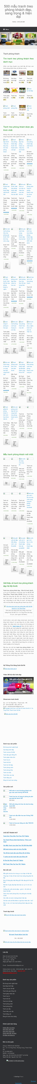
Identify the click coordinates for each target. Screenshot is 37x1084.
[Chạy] (6, 692)
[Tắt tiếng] (28, 692)
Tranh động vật (7, 777)
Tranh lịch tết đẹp (8, 765)
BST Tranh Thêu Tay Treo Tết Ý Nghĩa (14, 864)
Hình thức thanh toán (8, 1031)
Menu (7, 29)
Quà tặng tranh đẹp (8, 750)
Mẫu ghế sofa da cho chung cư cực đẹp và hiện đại (17, 873)
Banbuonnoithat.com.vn (10, 973)
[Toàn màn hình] (31, 692)
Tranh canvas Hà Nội (9, 752)
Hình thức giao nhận (8, 1029)
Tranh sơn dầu (7, 772)
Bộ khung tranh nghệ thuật (10, 747)
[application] (18, 685)
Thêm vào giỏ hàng (6, 176)
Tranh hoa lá (6, 760)
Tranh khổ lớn (7, 762)
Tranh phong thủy (8, 770)
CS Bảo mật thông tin (9, 1035)
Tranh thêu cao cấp (8, 775)
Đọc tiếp (6, 483)
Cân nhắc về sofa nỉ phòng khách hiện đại (14, 898)
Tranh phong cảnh (8, 767)
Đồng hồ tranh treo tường (10, 780)
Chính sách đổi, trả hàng (9, 1033)
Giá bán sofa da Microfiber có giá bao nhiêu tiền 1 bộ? (18, 900)
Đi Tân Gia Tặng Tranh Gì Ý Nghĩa (13, 860)
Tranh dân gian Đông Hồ (10, 755)
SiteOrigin (17, 1076)
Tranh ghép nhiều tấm (9, 757)
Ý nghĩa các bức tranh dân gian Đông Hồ (15, 857)
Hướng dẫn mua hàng (9, 1028)
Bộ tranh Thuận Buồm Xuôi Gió (18, 934)
